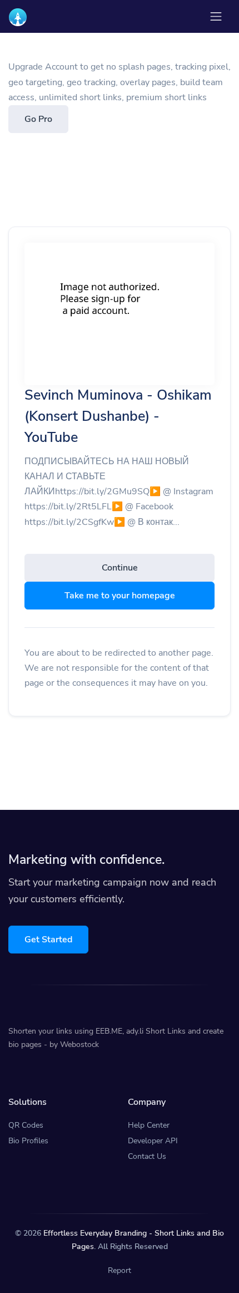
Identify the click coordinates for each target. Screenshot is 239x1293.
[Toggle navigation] (216, 16)
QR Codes (25, 1125)
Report (119, 1270)
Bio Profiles (28, 1140)
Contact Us (147, 1156)
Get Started (48, 939)
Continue (120, 568)
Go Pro (38, 119)
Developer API (153, 1140)
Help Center (149, 1125)
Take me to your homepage (119, 595)
